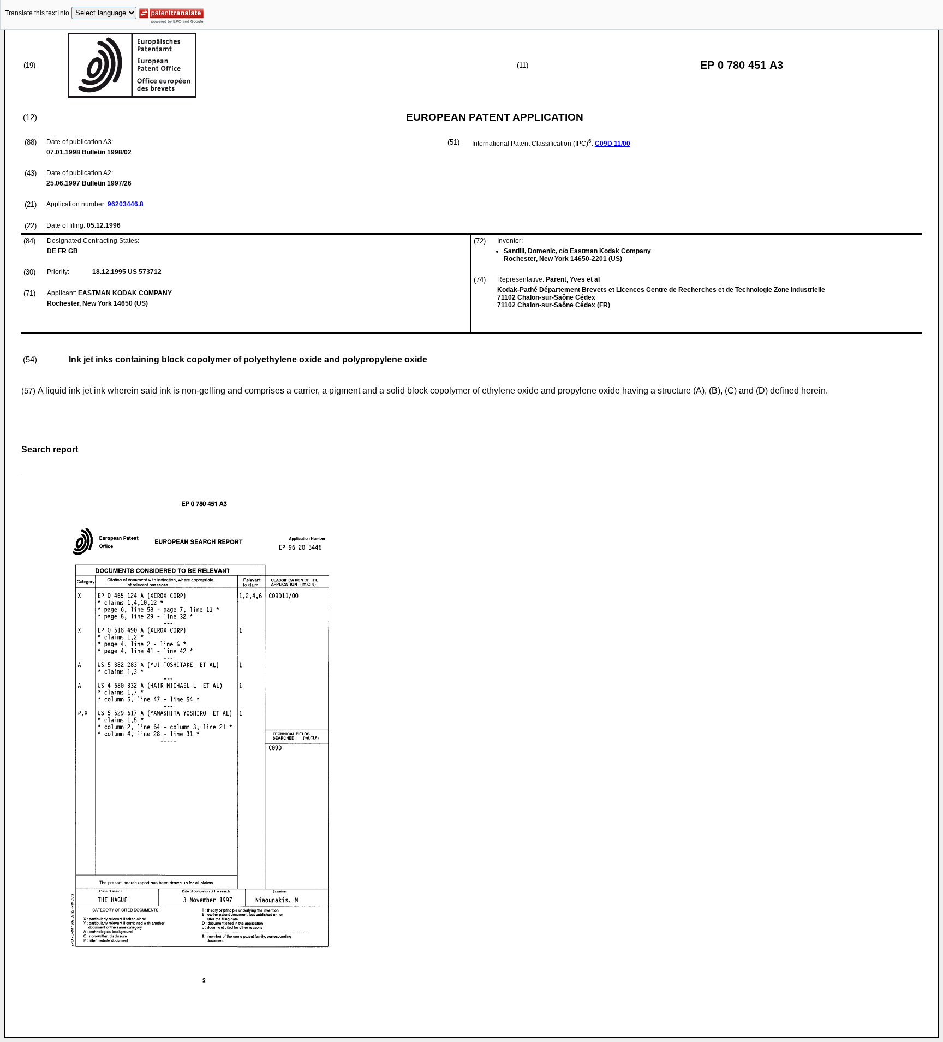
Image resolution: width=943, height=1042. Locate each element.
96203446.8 (126, 204)
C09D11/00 (612, 143)
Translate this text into (37, 13)
